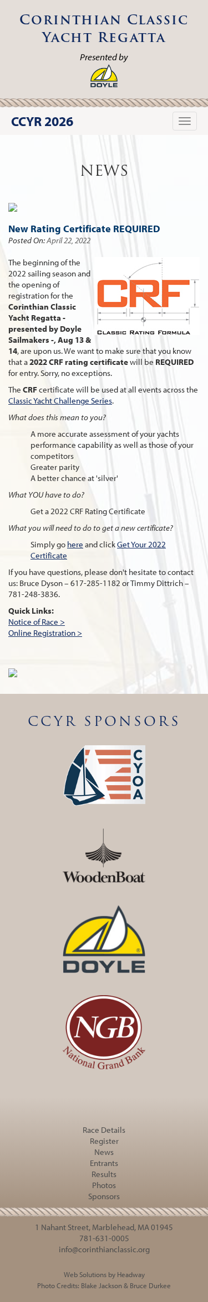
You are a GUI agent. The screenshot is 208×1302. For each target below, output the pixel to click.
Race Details (104, 1130)
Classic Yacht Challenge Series (60, 400)
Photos (104, 1185)
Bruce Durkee (150, 1285)
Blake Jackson (101, 1285)
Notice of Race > (36, 621)
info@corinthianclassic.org (104, 1249)
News (104, 1152)
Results (104, 1174)
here (75, 544)
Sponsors (104, 1196)
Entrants (104, 1163)
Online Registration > (45, 633)
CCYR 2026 (42, 121)
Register (104, 1141)
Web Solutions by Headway (104, 1274)
